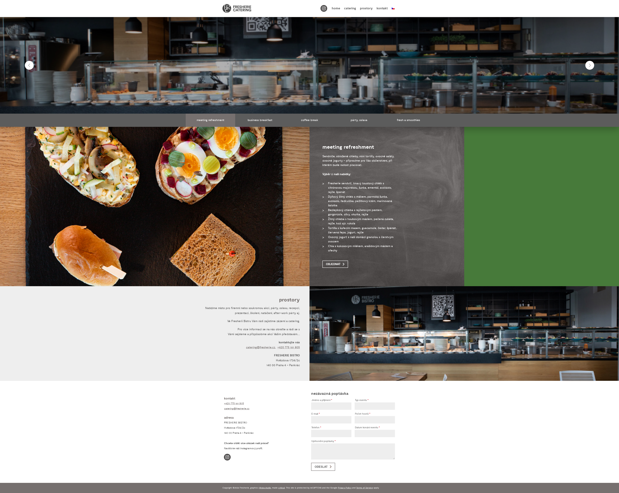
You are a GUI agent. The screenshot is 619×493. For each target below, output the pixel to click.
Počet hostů (362, 414)
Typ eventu (361, 400)
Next (589, 65)
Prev (29, 65)
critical (281, 488)
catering (350, 8)
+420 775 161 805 (288, 347)
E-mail (315, 414)
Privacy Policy (344, 488)
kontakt (382, 8)
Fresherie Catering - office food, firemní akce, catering (236, 8)
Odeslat (321, 467)
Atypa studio (265, 488)
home (336, 8)
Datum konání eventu (367, 427)
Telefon (316, 427)
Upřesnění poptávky (323, 441)
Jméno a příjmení (321, 400)
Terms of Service (364, 488)
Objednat (333, 264)
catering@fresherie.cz (260, 347)
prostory (366, 8)
